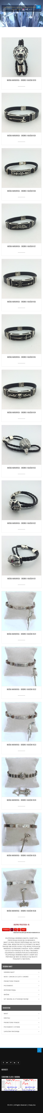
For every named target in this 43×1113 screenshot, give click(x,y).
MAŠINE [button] (6, 994)
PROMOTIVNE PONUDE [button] (11, 981)
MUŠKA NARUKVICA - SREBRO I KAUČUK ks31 (21, 634)
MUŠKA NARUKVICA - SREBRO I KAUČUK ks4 (21, 412)
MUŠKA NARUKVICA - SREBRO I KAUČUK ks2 (21, 523)
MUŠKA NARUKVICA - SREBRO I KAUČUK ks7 (21, 246)
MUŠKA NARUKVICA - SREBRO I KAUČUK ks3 (21, 468)
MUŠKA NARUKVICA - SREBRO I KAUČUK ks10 (21, 80)
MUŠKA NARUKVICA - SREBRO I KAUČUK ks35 (21, 855)
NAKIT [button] (6, 1013)
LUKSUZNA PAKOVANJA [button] (11, 1031)
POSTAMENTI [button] (8, 985)
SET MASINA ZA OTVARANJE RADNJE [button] (16, 999)
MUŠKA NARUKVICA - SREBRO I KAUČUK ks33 (21, 744)
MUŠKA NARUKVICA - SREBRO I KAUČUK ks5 (21, 357)
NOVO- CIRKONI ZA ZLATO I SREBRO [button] (16, 976)
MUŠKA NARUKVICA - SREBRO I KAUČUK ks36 (21, 911)
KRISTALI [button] (7, 1018)
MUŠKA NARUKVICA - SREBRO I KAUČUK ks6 (21, 301)
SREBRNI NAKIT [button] (9, 972)
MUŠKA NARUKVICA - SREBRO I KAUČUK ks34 (21, 800)
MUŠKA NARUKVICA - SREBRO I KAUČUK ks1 (21, 578)
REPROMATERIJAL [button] (10, 990)
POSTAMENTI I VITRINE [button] (12, 1027)
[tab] (21, 972)
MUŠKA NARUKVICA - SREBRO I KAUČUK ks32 (21, 689)
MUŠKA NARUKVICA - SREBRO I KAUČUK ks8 (21, 191)
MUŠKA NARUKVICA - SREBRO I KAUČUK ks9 (21, 135)
